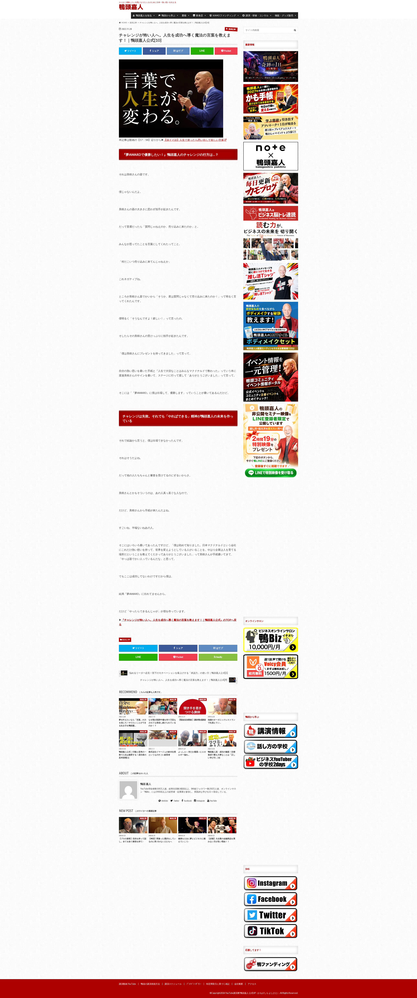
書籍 (184, 15)
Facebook (188, 801)
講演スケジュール (173, 984)
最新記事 (126, 639)
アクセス (252, 984)
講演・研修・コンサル (257, 15)
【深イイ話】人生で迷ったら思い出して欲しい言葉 (194, 139)
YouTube (213, 801)
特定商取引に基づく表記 (218, 984)
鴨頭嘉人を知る (144, 15)
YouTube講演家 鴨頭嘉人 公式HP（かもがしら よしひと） (252, 993)
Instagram (201, 801)
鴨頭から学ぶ (168, 15)
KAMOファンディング (224, 15)
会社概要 (238, 984)
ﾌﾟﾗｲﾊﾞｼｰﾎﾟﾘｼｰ (194, 984)
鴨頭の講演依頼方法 (150, 984)
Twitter (176, 801)
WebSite (164, 801)
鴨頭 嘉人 (145, 783)
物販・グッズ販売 (284, 15)
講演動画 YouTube (127, 984)
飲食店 (199, 15)
